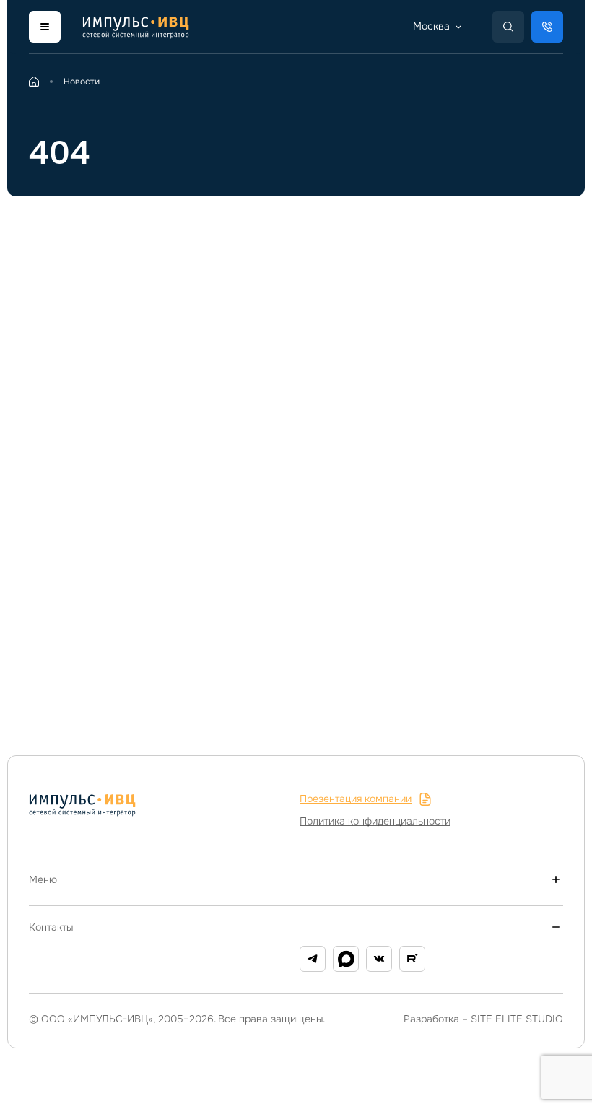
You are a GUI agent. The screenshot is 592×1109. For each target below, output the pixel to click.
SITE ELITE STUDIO (517, 1018)
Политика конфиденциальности (375, 820)
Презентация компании (356, 798)
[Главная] (34, 82)
